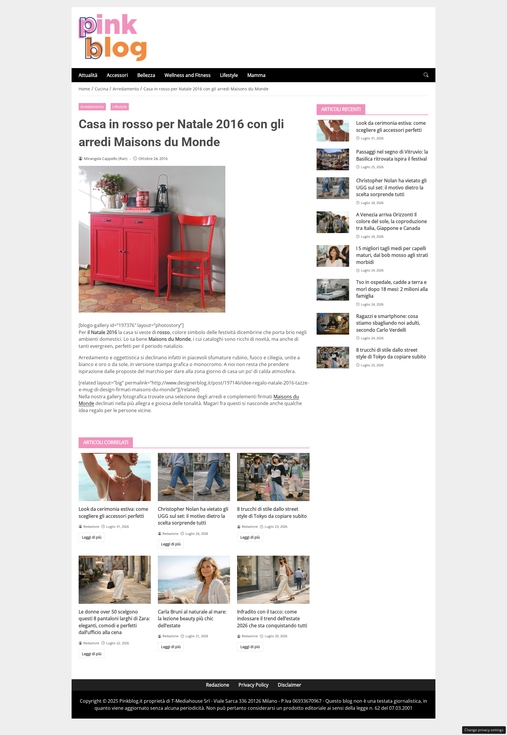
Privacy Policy (253, 685)
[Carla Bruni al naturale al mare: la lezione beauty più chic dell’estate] (194, 580)
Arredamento (92, 106)
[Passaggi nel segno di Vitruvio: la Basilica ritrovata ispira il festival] (333, 159)
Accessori (117, 75)
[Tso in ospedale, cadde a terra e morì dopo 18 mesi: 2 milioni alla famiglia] (333, 290)
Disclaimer (289, 685)
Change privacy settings (483, 729)
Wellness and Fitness (188, 75)
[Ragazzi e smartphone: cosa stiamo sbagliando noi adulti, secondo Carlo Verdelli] (333, 323)
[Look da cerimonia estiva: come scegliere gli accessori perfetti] (115, 477)
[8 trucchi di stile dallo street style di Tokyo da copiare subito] (273, 477)
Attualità (88, 75)
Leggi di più (92, 537)
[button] (426, 75)
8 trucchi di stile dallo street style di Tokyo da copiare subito (272, 512)
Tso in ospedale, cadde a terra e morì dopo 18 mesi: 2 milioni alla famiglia (392, 289)
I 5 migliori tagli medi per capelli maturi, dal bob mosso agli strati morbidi (392, 255)
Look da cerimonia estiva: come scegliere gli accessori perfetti (113, 512)
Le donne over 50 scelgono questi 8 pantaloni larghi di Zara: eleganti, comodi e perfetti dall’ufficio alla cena (114, 621)
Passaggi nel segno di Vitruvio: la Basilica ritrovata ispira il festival (392, 155)
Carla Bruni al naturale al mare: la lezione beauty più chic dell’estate (192, 618)
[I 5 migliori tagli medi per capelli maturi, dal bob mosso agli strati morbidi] (333, 256)
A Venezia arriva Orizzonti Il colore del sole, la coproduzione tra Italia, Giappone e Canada (391, 221)
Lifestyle (229, 75)
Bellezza (146, 75)
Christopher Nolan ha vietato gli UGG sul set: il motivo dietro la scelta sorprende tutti (193, 516)
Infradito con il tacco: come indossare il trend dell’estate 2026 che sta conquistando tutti (272, 618)
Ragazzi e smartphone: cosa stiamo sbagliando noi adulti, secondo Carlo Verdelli (388, 323)
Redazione (217, 685)
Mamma (256, 75)
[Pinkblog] (112, 37)
